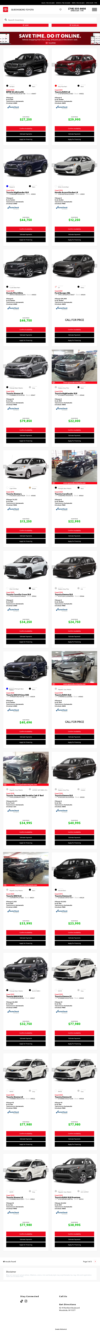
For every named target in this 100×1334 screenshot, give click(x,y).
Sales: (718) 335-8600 (48, 3)
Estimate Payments (26, 134)
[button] (47, 65)
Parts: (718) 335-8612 (78, 3)
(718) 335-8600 (77, 8)
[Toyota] (5, 9)
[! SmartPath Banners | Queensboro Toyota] (50, 38)
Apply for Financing (26, 139)
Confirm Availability (26, 128)
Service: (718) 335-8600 (63, 3)
